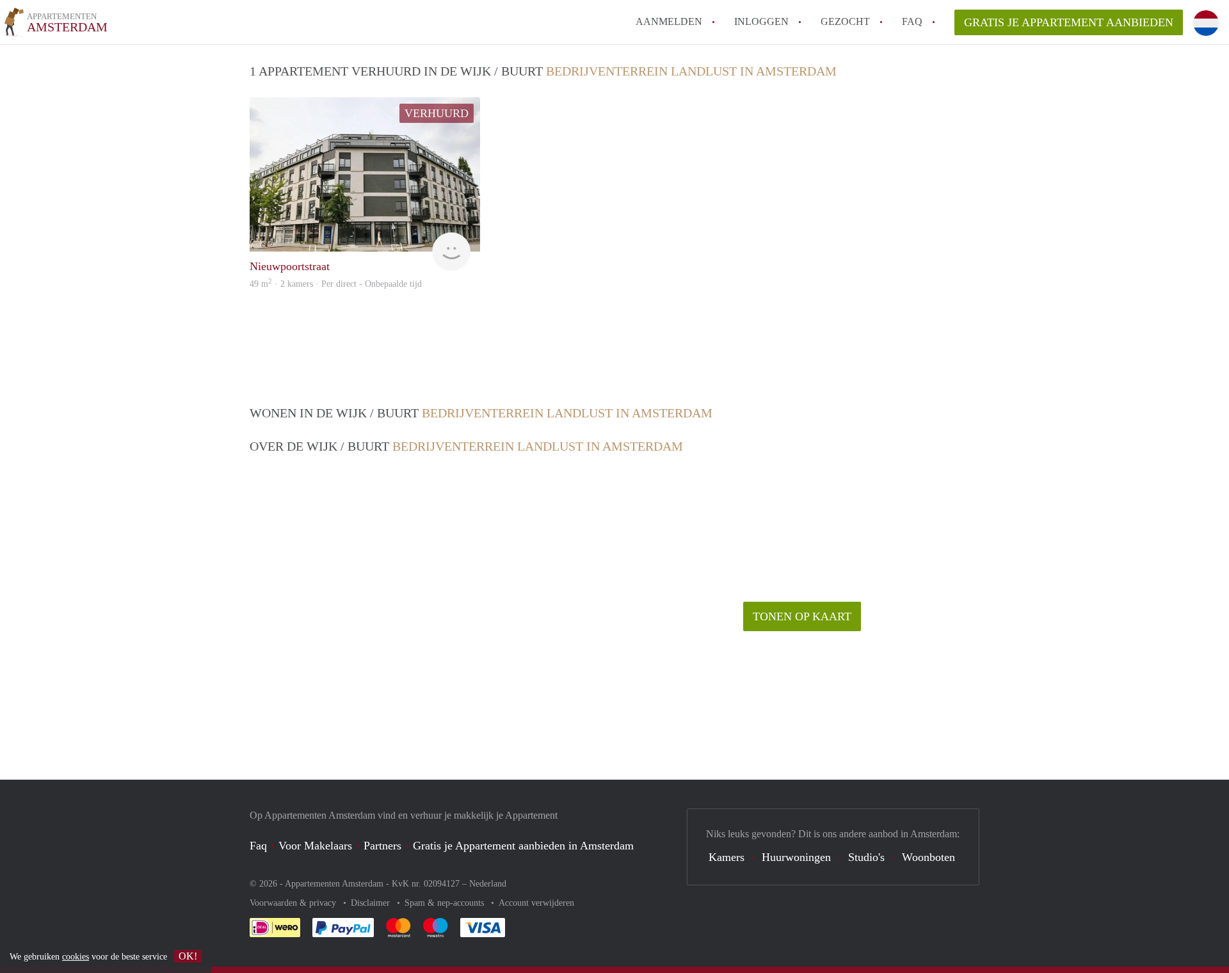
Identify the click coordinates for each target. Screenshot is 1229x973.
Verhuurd (437, 113)
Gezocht (845, 21)
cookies (75, 956)
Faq (258, 845)
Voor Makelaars (315, 845)
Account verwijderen (536, 903)
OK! (188, 956)
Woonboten (928, 857)
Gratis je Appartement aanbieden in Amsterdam (523, 845)
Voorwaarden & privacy (294, 903)
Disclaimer (371, 903)
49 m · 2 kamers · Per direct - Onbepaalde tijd (336, 284)
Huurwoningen (796, 857)
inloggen (761, 21)
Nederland (487, 884)
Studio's (866, 857)
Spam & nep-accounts (445, 903)
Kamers (726, 857)
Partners (382, 845)
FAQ (912, 21)
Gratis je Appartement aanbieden (1068, 22)
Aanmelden (669, 21)
